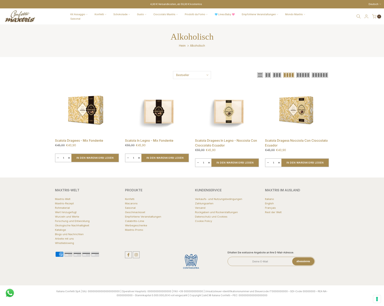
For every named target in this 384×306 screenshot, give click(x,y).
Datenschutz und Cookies (211, 216)
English (269, 203)
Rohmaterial (62, 207)
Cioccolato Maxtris (164, 14)
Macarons (131, 203)
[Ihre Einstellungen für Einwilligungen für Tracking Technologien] (377, 299)
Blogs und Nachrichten (69, 234)
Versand (200, 207)
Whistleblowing (64, 243)
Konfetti (99, 14)
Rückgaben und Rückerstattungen (216, 212)
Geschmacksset (135, 212)
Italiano (269, 199)
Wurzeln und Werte (67, 216)
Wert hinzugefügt (66, 212)
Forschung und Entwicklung (72, 221)
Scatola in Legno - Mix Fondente (149, 140)
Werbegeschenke (136, 225)
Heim (182, 45)
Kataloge (60, 229)
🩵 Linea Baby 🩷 (225, 14)
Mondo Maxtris (294, 14)
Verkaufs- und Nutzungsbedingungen (218, 199)
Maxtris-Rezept (64, 203)
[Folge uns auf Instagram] (136, 254)
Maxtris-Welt (62, 199)
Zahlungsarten (204, 203)
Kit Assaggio (77, 14)
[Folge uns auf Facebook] (128, 254)
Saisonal (75, 18)
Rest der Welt (273, 212)
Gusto (140, 14)
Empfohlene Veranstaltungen (259, 14)
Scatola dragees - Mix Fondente (79, 140)
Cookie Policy (203, 221)
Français (270, 207)
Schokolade (120, 14)
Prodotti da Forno (195, 14)
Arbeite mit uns (64, 238)
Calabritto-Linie (134, 221)
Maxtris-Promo (134, 229)
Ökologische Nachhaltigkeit (72, 225)
